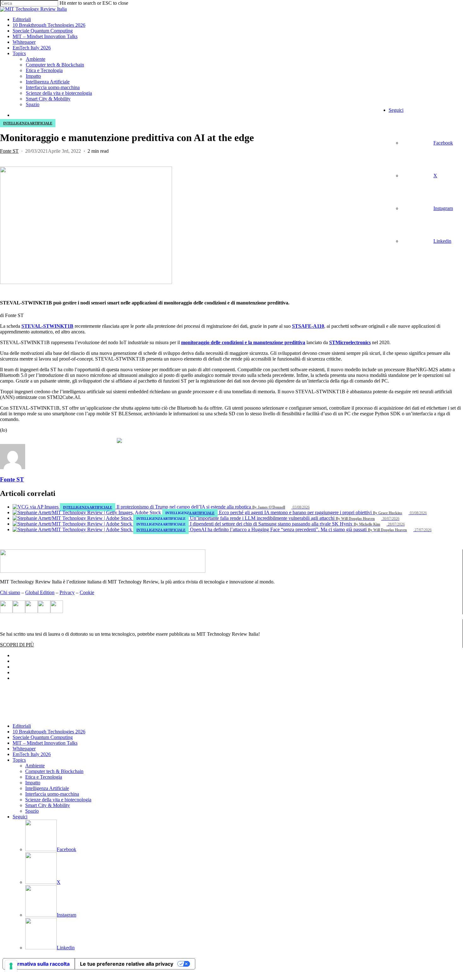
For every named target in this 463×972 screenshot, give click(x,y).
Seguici (20, 816)
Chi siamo (10, 592)
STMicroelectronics (350, 342)
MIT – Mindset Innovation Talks (45, 743)
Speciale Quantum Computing (43, 737)
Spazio (32, 811)
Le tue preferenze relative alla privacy (126, 964)
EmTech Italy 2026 (32, 754)
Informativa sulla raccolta (39, 964)
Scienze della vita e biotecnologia (58, 799)
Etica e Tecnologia (43, 777)
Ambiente (35, 765)
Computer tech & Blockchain (54, 771)
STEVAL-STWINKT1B (47, 326)
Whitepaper (24, 748)
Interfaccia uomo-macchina (52, 794)
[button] (17, 644)
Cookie (87, 592)
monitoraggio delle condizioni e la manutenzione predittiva (243, 342)
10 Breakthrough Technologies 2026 (49, 731)
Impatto (32, 782)
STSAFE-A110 (308, 326)
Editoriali (22, 726)
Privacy (67, 592)
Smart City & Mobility (47, 805)
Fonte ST (9, 151)
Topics (19, 760)
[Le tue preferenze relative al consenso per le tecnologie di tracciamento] (11, 966)
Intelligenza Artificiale (27, 123)
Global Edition (39, 592)
